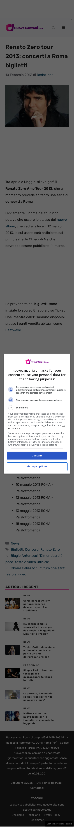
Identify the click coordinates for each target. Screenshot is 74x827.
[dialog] (37, 414)
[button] (37, 407)
